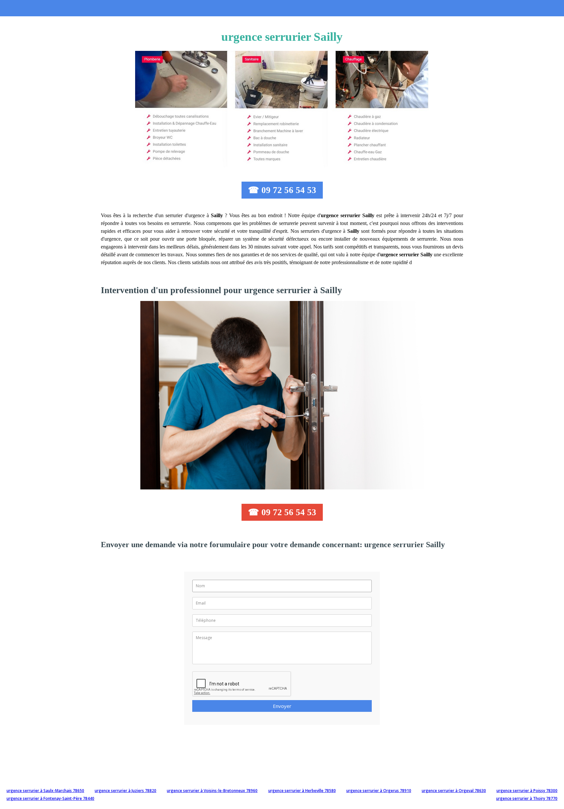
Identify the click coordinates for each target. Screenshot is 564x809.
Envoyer (282, 706)
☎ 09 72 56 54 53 (282, 190)
